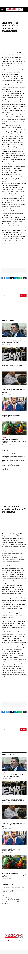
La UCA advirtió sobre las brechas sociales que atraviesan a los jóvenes (13, 366)
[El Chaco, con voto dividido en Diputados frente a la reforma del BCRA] (14, 330)
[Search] (26, 9)
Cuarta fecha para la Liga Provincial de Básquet (13, 453)
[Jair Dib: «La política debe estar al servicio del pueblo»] (14, 404)
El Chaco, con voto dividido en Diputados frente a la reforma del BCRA (14, 341)
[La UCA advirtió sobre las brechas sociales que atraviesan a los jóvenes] (14, 354)
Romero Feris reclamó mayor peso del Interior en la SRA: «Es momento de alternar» (13, 391)
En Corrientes (8, 450)
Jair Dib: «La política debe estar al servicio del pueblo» (12, 416)
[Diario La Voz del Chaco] (15, 9)
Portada (3, 13)
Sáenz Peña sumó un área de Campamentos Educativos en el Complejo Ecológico (14, 441)
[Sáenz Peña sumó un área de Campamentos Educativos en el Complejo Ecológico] (14, 428)
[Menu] (2, 9)
